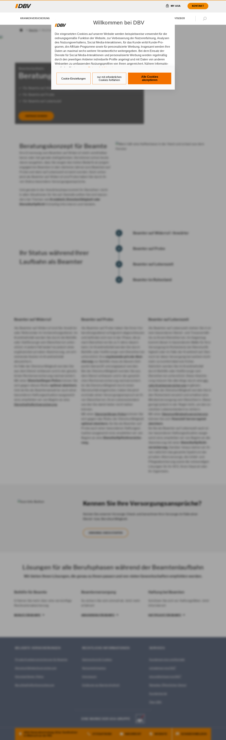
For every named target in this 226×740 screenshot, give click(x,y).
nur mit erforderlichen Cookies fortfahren (109, 78)
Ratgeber (179, 18)
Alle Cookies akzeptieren (149, 78)
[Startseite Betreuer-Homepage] (23, 6)
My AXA (176, 5)
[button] (205, 18)
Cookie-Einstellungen (73, 78)
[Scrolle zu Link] (60, 23)
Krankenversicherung (35, 18)
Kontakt (198, 5)
